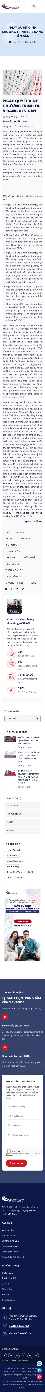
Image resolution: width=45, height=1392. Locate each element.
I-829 (30, 872)
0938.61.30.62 (19, 1325)
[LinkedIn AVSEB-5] (36, 1355)
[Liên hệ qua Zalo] (39, 1363)
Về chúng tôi (8, 1230)
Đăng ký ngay (16, 1163)
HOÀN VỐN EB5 (13, 564)
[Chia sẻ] (6, 589)
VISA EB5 (10, 538)
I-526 (9, 877)
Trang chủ (16, 42)
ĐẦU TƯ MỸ (29, 557)
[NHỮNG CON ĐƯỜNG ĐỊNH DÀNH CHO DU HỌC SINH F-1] (10, 739)
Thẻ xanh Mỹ (13, 866)
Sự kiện (10, 822)
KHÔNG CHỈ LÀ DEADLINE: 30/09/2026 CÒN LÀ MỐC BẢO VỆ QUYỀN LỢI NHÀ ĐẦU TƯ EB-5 (28, 777)
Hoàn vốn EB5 (13, 850)
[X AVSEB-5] (29, 1355)
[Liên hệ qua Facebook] (39, 1370)
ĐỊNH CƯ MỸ (11, 545)
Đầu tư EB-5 (12, 855)
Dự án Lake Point (10, 1251)
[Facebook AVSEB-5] (4, 1355)
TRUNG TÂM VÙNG (14, 576)
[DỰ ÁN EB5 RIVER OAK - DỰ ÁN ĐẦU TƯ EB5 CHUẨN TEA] (22, 924)
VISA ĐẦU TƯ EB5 (14, 551)
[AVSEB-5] (13, 1198)
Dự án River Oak (15, 861)
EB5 (7, 532)
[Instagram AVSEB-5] (17, 1355)
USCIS (33, 582)
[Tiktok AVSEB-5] (23, 1355)
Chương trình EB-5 (10, 1240)
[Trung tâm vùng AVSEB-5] (11, 6)
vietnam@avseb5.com (20, 1333)
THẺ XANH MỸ (12, 557)
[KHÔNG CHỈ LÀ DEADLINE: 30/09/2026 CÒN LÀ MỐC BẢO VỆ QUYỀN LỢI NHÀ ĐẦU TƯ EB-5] (10, 773)
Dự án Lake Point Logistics (14, 1257)
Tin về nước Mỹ (14, 813)
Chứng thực (7, 1289)
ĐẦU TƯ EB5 (25, 538)
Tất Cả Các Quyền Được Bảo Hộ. (15, 1360)
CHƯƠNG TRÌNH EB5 (15, 582)
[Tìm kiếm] (37, 718)
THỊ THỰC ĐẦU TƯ (14, 570)
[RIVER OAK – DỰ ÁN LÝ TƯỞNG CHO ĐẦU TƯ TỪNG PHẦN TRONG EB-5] (10, 754)
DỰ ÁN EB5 (20, 532)
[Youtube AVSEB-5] (10, 1355)
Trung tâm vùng (14, 872)
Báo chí (10, 830)
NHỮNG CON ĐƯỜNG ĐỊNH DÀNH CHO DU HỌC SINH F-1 (28, 740)
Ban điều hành (9, 1235)
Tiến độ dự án (8, 1300)
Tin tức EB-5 (30, 42)
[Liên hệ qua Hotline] (39, 1376)
